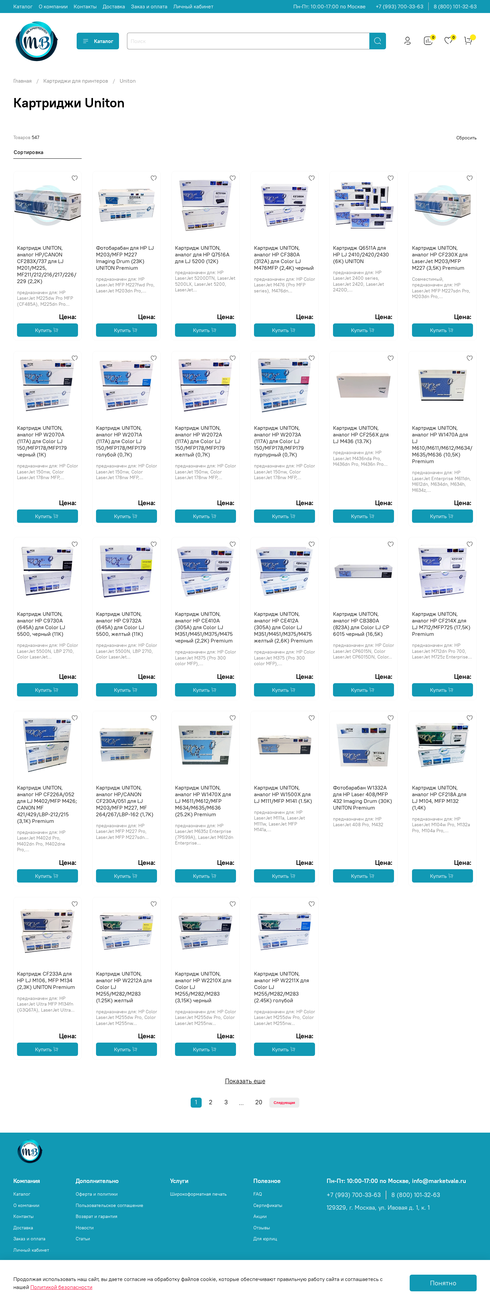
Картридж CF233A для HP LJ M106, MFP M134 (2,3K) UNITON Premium (46, 980)
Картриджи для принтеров (75, 80)
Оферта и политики (97, 1194)
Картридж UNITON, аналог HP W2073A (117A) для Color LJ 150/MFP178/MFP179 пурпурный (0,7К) (279, 441)
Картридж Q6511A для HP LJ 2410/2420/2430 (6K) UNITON (361, 254)
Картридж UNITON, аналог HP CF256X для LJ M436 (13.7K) (361, 434)
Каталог (23, 6)
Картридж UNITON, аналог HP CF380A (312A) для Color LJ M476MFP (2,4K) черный (284, 257)
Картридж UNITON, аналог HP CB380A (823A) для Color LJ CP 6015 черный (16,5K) (361, 623)
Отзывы (261, 1228)
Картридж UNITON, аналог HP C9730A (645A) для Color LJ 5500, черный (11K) (41, 623)
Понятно (443, 1283)
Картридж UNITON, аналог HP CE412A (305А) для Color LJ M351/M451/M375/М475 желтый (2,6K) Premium (283, 627)
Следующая (284, 1102)
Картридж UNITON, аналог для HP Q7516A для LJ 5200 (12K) (202, 254)
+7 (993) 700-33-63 (399, 6)
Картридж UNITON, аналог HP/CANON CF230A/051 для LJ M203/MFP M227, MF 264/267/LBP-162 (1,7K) (124, 801)
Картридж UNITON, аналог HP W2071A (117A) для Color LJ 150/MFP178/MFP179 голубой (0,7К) (121, 441)
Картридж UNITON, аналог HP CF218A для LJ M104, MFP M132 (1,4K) (439, 797)
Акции (260, 1216)
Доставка (114, 6)
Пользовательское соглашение (109, 1205)
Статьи (83, 1239)
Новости (85, 1228)
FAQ (257, 1194)
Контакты (85, 6)
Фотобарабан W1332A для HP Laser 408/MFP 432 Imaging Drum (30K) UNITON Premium (362, 797)
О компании (53, 6)
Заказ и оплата (149, 6)
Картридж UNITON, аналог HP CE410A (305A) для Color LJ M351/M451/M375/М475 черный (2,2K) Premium (204, 627)
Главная (22, 80)
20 (258, 1102)
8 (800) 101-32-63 (455, 6)
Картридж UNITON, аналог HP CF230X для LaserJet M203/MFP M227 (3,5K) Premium (440, 257)
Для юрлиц (265, 1239)
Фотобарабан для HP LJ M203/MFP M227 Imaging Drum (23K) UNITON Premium (125, 257)
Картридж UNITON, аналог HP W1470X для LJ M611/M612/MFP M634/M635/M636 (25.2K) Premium (203, 801)
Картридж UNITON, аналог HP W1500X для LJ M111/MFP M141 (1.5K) (283, 794)
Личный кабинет (193, 6)
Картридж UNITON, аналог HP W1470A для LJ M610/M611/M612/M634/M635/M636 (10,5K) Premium (442, 444)
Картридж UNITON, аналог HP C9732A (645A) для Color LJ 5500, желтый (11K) (120, 623)
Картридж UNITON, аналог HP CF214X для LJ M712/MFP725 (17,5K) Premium (441, 623)
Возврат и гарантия (96, 1216)
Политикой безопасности (61, 1287)
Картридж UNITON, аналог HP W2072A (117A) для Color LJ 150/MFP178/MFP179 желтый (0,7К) (200, 441)
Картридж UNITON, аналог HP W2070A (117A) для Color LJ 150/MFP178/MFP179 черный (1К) (42, 441)
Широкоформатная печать (198, 1194)
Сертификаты (267, 1205)
